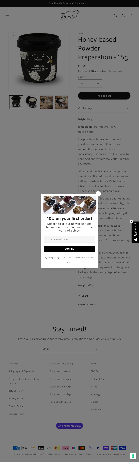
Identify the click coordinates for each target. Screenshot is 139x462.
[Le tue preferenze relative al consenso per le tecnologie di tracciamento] (133, 456)
